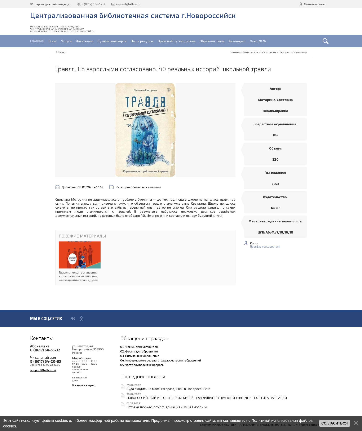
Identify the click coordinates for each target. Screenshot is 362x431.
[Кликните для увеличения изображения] (145, 130)
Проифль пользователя (265, 246)
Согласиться (334, 423)
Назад (62, 52)
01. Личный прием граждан (139, 346)
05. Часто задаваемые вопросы (142, 364)
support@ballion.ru (43, 370)
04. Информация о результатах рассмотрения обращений (160, 360)
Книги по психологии (146, 187)
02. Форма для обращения (139, 351)
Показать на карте (83, 385)
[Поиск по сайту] (325, 41)
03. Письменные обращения (139, 355)
